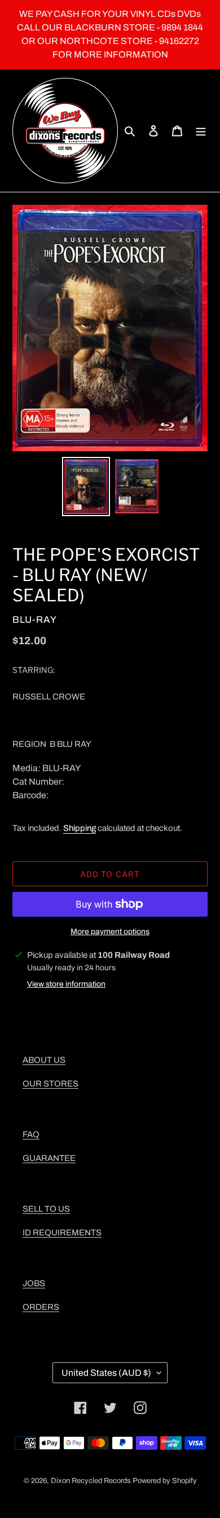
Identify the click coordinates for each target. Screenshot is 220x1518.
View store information (66, 984)
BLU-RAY (34, 619)
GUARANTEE (49, 1158)
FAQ (31, 1134)
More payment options (110, 931)
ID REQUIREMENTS (62, 1232)
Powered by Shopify (165, 1481)
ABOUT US (44, 1059)
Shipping (79, 828)
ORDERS (41, 1307)
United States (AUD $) (106, 1373)
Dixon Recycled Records (91, 1481)
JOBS (34, 1283)
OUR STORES (50, 1083)
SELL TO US (46, 1208)
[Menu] (201, 130)
